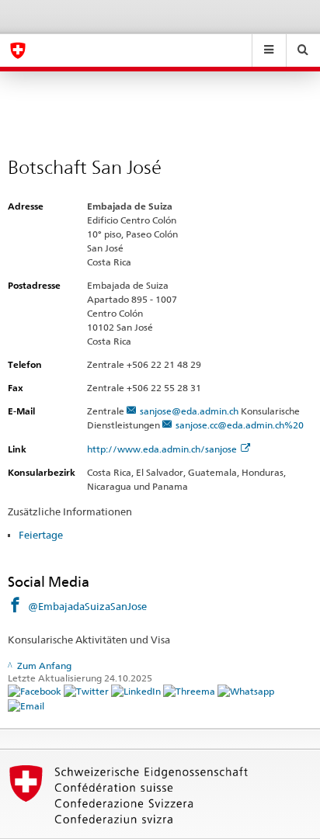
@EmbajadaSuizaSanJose (87, 606)
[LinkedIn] (137, 690)
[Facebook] (36, 690)
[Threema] (190, 690)
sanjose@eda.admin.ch (189, 411)
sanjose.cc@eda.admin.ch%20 (240, 425)
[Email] (26, 705)
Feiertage (41, 535)
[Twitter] (87, 690)
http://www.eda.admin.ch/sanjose (162, 449)
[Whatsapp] (245, 690)
